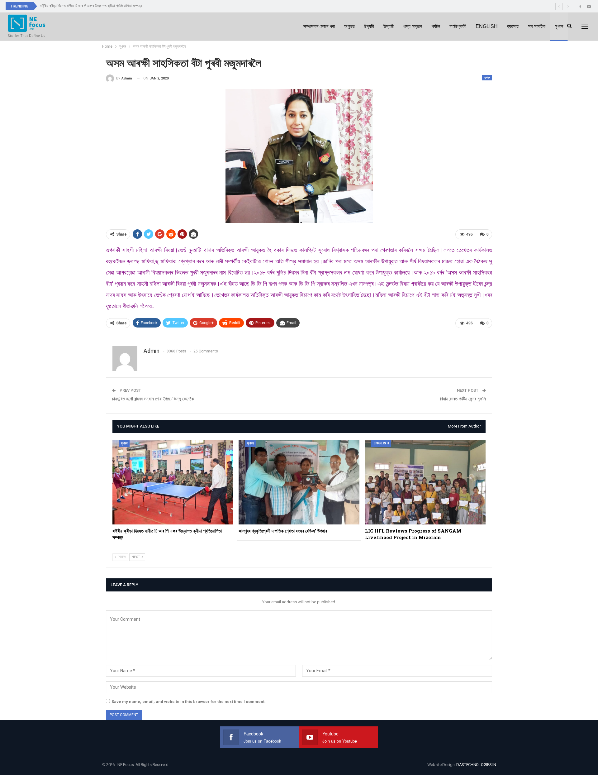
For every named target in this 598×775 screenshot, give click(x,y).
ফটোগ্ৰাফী (457, 26)
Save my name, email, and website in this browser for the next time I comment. (189, 701)
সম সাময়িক (536, 26)
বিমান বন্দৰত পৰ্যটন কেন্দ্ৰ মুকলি (463, 399)
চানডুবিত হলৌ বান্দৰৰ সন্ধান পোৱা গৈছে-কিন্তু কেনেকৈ (153, 399)
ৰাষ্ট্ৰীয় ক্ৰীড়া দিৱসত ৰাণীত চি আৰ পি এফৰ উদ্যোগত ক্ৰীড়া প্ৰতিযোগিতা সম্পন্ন (91, 5)
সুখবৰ (559, 26)
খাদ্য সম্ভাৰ (412, 26)
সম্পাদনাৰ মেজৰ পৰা (319, 26)
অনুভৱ (349, 26)
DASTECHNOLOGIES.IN (476, 764)
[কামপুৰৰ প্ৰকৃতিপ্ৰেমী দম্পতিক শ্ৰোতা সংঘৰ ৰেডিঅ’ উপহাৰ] (299, 482)
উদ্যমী (369, 26)
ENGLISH (487, 26)
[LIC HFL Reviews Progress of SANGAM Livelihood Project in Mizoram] (425, 482)
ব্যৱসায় (513, 26)
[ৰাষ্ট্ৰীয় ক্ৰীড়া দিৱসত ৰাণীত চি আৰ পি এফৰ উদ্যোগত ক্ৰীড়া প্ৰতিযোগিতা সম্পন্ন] (172, 482)
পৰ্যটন (435, 26)
